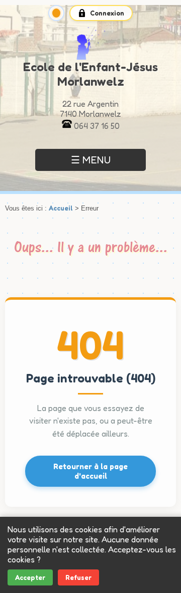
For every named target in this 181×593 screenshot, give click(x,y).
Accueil (61, 208)
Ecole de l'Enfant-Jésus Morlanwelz (90, 74)
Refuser (78, 577)
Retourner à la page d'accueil (90, 471)
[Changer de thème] (56, 13)
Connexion (107, 13)
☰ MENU (91, 160)
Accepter (30, 577)
